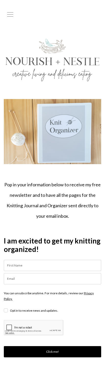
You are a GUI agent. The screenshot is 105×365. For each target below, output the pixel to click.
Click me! (52, 352)
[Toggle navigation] (10, 14)
